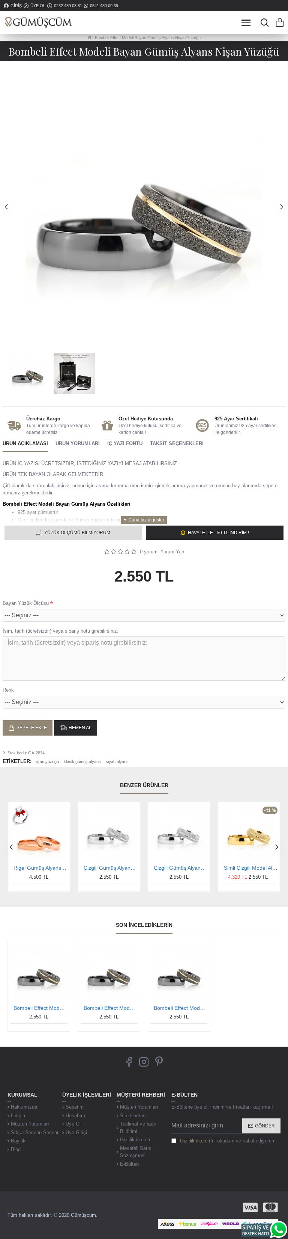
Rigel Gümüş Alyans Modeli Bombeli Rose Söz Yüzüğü (40, 868)
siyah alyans (117, 761)
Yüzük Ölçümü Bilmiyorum (77, 532)
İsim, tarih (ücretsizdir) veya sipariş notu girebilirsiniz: (60, 631)
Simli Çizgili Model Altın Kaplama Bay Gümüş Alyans (251, 868)
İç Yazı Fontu (124, 443)
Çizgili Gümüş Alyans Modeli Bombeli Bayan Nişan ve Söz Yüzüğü (180, 868)
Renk (8, 690)
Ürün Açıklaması (25, 443)
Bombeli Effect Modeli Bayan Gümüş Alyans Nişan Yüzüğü (40, 1008)
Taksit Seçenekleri (177, 443)
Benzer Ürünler (144, 785)
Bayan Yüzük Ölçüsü (26, 603)
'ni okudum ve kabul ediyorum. (228, 1141)
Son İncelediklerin (144, 925)
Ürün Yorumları (78, 443)
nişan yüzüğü (46, 761)
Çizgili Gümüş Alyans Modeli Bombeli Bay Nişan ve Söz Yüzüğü (110, 868)
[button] (6, 206)
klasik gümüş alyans (82, 761)
